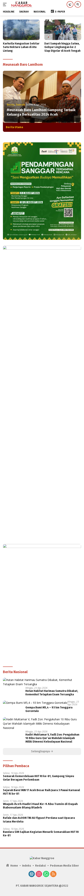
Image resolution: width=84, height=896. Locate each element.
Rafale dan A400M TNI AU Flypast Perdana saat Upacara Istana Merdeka (39, 819)
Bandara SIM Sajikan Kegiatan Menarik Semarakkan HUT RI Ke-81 (41, 833)
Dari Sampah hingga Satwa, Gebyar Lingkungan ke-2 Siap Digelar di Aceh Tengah (62, 47)
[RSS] (53, 874)
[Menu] (5, 4)
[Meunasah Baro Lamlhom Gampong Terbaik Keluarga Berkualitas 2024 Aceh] (42, 97)
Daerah (20, 104)
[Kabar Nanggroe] (21, 4)
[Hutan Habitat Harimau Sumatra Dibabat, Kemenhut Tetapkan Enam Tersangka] (42, 682)
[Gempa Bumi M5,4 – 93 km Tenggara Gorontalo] (35, 702)
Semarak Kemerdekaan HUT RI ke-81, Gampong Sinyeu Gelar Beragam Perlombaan (38, 778)
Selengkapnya (40, 751)
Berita (10, 104)
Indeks (26, 865)
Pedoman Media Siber (64, 865)
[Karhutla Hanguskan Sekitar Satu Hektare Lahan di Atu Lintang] (21, 29)
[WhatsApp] (46, 874)
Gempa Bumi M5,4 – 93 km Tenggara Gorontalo (48, 709)
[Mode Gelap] (70, 4)
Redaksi (40, 865)
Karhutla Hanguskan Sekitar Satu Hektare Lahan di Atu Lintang (21, 47)
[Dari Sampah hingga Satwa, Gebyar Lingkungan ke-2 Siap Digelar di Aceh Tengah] (62, 29)
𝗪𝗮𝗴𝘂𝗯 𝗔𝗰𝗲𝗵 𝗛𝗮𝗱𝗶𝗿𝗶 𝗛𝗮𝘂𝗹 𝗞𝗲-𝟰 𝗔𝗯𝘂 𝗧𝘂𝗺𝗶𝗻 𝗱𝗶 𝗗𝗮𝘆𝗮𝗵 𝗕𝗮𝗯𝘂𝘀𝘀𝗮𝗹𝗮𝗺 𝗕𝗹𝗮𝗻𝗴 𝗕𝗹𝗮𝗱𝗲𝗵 (40, 805)
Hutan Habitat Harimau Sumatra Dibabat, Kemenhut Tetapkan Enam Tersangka (51, 692)
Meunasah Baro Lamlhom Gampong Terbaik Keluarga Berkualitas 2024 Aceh (41, 112)
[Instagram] (39, 874)
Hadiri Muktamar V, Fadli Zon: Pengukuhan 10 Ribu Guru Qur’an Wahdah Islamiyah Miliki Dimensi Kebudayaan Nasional (52, 738)
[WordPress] (32, 874)
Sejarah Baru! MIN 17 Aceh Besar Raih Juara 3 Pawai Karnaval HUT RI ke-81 (41, 792)
